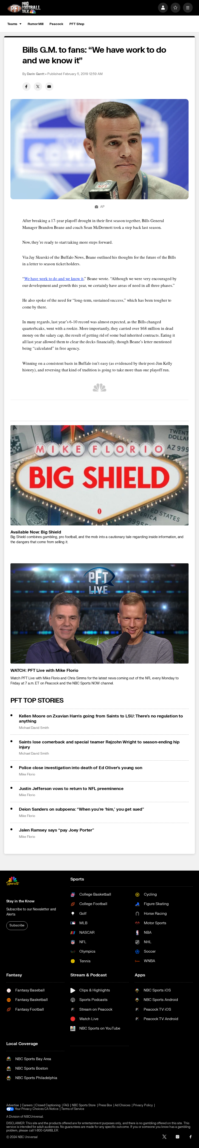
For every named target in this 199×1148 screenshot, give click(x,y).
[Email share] (49, 86)
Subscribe (16, 925)
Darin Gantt (35, 74)
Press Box (105, 1105)
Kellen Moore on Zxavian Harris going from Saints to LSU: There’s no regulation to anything (101, 719)
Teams (12, 24)
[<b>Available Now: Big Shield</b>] (99, 475)
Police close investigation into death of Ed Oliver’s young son (80, 767)
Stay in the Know (20, 901)
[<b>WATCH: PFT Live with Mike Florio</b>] (99, 613)
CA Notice (51, 1109)
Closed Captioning (47, 1105)
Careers (27, 1105)
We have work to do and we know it (53, 278)
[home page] (23, 7)
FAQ (66, 1105)
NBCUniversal (33, 1117)
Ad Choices (123, 1105)
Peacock (56, 24)
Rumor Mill (35, 24)
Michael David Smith (34, 728)
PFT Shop (76, 24)
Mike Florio (27, 774)
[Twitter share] (38, 86)
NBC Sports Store (84, 1105)
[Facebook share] (26, 86)
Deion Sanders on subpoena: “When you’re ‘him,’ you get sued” (81, 809)
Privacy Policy (143, 1105)
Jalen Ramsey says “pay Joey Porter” (56, 830)
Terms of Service (72, 1109)
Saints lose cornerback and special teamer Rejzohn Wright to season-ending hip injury (99, 745)
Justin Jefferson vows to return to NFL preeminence (71, 788)
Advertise (12, 1105)
